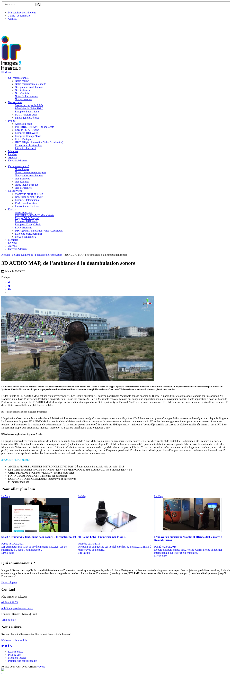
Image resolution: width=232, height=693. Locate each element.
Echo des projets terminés (28, 145)
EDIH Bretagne (23, 139)
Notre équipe (22, 80)
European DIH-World (26, 132)
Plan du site (14, 654)
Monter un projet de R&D (29, 105)
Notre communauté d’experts (30, 83)
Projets (11, 120)
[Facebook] (9, 282)
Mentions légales (17, 657)
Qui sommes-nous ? (18, 77)
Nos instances (22, 90)
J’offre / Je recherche (19, 15)
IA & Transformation (26, 114)
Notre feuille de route (26, 96)
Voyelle (41, 666)
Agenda (12, 157)
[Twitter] (9, 285)
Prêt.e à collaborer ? (25, 148)
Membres (13, 151)
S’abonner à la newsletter (14, 640)
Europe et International (27, 111)
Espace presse (15, 651)
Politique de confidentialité (22, 660)
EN (14, 27)
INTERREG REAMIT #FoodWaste (34, 126)
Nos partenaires (23, 99)
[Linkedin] (9, 288)
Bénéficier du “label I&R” (29, 108)
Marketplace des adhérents (22, 12)
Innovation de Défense (27, 117)
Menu (7, 72)
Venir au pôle (8, 619)
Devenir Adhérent (17, 160)
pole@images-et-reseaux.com (17, 608)
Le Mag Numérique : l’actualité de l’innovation (37, 254)
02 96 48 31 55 (9, 602)
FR (26, 27)
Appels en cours (23, 123)
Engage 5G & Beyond (27, 129)
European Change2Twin (28, 136)
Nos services (15, 102)
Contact (12, 18)
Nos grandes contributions (29, 87)
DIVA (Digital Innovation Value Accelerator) (39, 142)
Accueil (5, 254)
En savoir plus (9, 582)
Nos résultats (22, 93)
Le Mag (12, 154)
